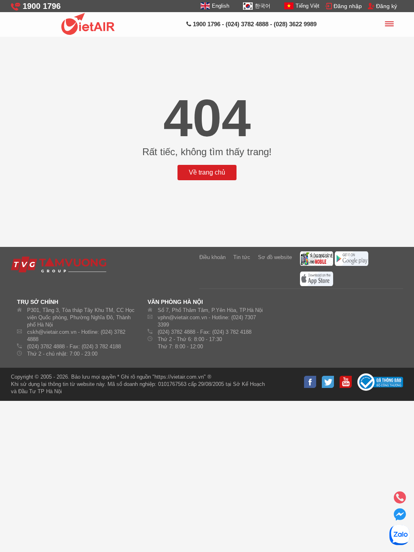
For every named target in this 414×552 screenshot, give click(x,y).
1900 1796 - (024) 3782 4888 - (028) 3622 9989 (254, 24)
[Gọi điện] (400, 499)
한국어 (262, 6)
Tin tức (241, 257)
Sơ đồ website (275, 257)
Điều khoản (212, 257)
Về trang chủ (207, 172)
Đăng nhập (348, 6)
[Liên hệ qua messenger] (400, 516)
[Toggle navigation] (389, 25)
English (220, 6)
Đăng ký (386, 6)
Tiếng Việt (307, 6)
